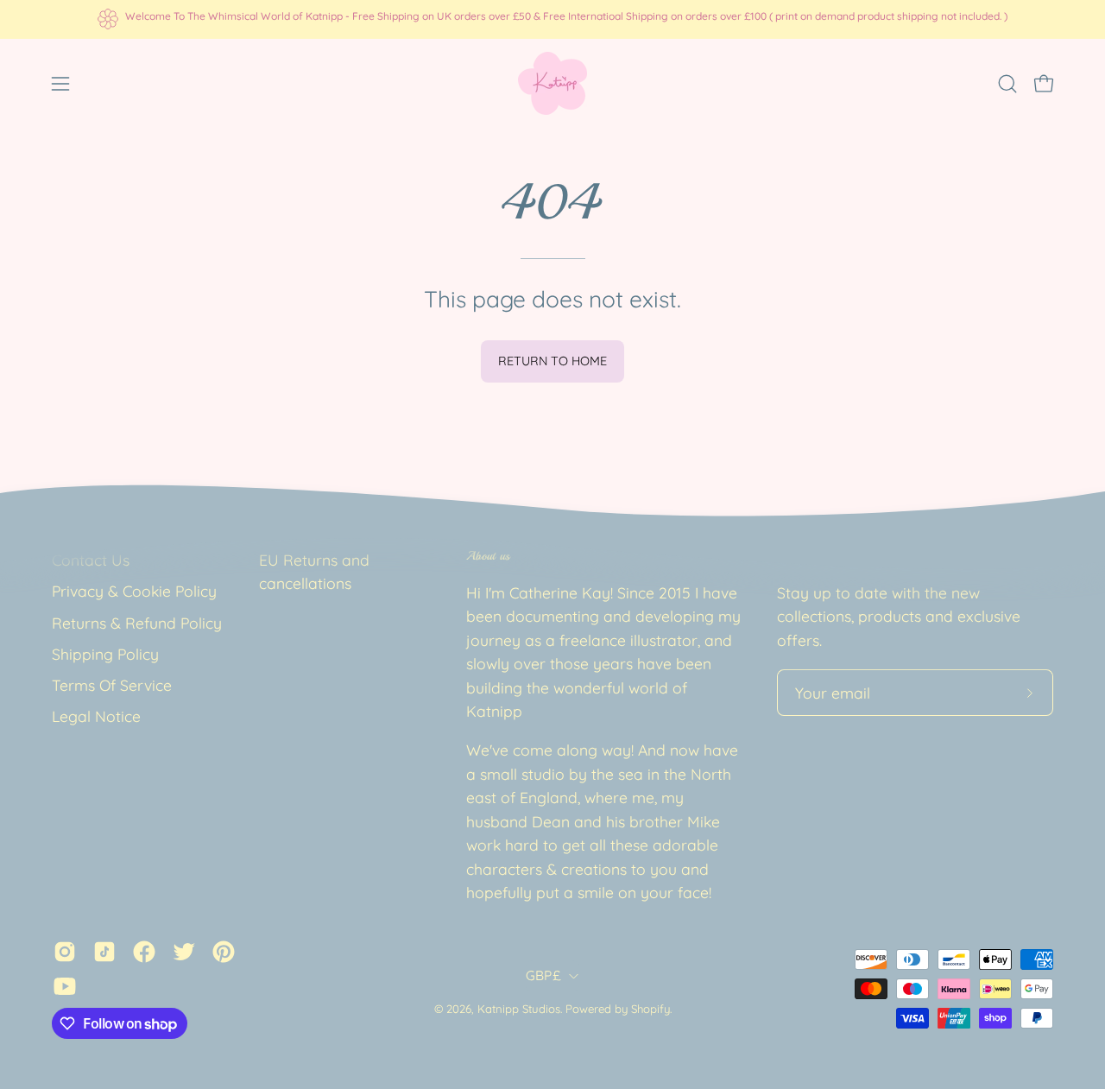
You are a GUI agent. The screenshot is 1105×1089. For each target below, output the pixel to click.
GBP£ (543, 975)
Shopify (650, 1009)
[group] (552, 19)
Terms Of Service (112, 684)
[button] (1007, 84)
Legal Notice (96, 716)
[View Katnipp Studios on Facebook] (144, 953)
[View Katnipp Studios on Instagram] (65, 953)
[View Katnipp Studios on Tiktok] (104, 953)
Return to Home (552, 361)
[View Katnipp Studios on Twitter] (184, 953)
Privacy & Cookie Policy (134, 590)
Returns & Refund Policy (137, 622)
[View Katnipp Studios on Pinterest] (224, 953)
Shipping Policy (105, 653)
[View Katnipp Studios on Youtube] (65, 987)
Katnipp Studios (518, 1009)
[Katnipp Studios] (552, 83)
